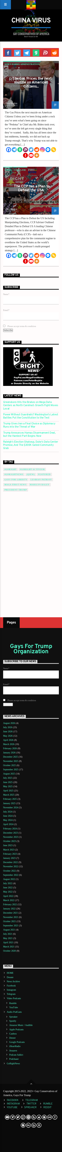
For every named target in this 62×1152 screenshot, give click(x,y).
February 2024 (10, 828)
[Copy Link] (53, 149)
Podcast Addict (16, 1055)
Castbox (13, 1033)
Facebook (11, 985)
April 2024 (8, 824)
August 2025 (9, 773)
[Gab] (19, 149)
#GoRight (10, 469)
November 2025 (10, 761)
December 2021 (10, 913)
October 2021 (9, 921)
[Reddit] (36, 149)
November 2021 (10, 917)
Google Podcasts (17, 1042)
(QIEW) (31, 474)
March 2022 (8, 900)
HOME (10, 973)
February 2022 (10, 904)
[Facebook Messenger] (47, 149)
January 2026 (9, 752)
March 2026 (8, 744)
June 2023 (8, 845)
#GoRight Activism (32, 469)
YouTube (13, 1007)
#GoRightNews (13, 474)
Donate (10, 977)
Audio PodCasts (14, 1012)
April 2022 (8, 896)
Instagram (11, 990)
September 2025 (10, 769)
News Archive (13, 981)
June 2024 (8, 816)
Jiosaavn (13, 1050)
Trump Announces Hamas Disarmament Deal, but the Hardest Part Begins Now (29, 434)
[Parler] (25, 149)
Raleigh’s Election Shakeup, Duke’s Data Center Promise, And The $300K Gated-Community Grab (30, 445)
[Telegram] (14, 149)
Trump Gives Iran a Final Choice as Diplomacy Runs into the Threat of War (29, 425)
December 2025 (10, 757)
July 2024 (7, 811)
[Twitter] (31, 149)
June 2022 (8, 887)
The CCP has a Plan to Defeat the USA (32, 188)
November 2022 (10, 866)
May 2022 (8, 891)
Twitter (31, 1103)
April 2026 (8, 740)
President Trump (15, 490)
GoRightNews (13, 1063)
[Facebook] (8, 149)
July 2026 (7, 727)
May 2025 (8, 786)
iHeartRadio (15, 1046)
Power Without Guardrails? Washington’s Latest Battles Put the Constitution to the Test (30, 416)
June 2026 (8, 731)
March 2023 (8, 849)
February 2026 (10, 748)
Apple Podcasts (16, 1029)
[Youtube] (31, 155)
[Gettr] (25, 155)
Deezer (12, 1038)
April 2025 (8, 790)
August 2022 (9, 879)
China (7, 170)
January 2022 (9, 908)
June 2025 (8, 782)
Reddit (47, 1107)
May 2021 (8, 938)
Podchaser (14, 1059)
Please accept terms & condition (21, 326)
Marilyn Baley (40, 485)
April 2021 (8, 942)
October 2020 (9, 951)
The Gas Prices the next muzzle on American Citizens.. (31, 82)
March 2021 (8, 946)
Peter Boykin (11, 103)
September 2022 (10, 875)
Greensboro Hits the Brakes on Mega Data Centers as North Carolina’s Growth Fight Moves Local (30, 405)
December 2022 (10, 862)
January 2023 (9, 858)
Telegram (11, 994)
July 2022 (7, 883)
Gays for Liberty (15, 479)
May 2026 (8, 736)
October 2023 (9, 841)
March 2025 (8, 795)
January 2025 (9, 803)
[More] (36, 155)
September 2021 (10, 925)
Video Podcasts (14, 998)
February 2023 (10, 854)
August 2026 (9, 723)
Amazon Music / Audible (21, 1025)
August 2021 (9, 929)
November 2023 (10, 837)
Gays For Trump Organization (31, 649)
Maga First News (15, 485)
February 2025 (10, 799)
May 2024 (8, 820)
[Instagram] (42, 149)
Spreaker (13, 1017)
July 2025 (7, 778)
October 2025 (9, 765)
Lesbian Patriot (41, 479)
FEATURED (44, 474)
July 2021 (7, 934)
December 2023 (10, 833)
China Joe (20, 170)
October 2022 (9, 871)
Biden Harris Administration (21, 64)
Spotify (12, 1021)
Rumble (13, 1003)
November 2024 (10, 807)
